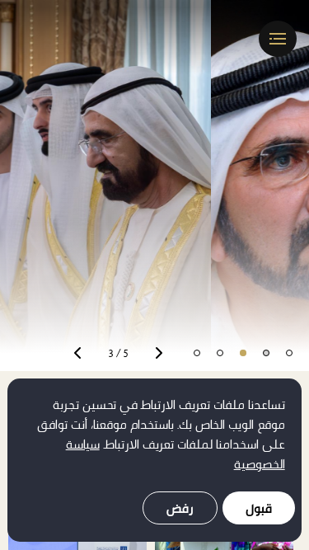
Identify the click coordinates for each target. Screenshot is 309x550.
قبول (259, 508)
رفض (180, 508)
